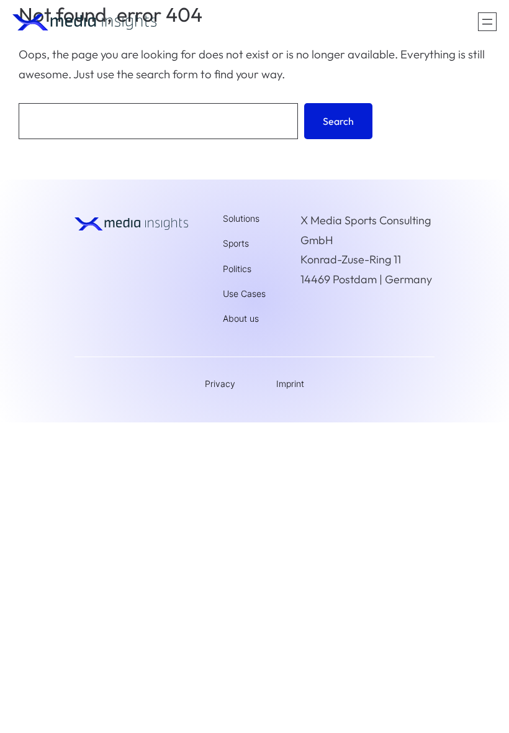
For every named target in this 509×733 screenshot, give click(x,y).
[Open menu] (487, 21)
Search (338, 121)
